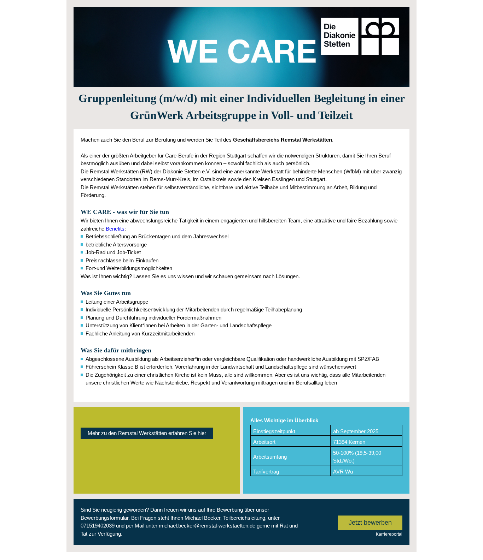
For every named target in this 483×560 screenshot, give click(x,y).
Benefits (115, 229)
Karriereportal (389, 534)
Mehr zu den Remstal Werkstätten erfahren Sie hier (147, 433)
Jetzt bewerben (370, 522)
